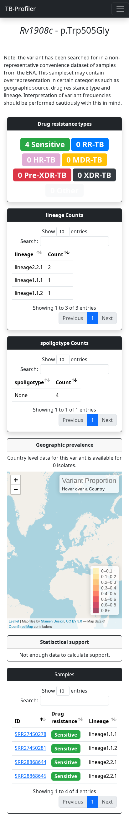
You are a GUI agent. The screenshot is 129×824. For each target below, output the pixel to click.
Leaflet (14, 620)
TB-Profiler (20, 8)
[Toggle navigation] (120, 9)
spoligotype (29, 382)
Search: (29, 241)
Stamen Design (52, 620)
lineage (24, 254)
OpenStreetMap (21, 626)
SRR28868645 (30, 775)
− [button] (16, 489)
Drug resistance (64, 717)
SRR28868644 (30, 762)
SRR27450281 (30, 747)
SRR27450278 (30, 734)
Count (55, 254)
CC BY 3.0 (74, 620)
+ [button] (16, 480)
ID (17, 721)
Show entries (64, 231)
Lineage (99, 721)
